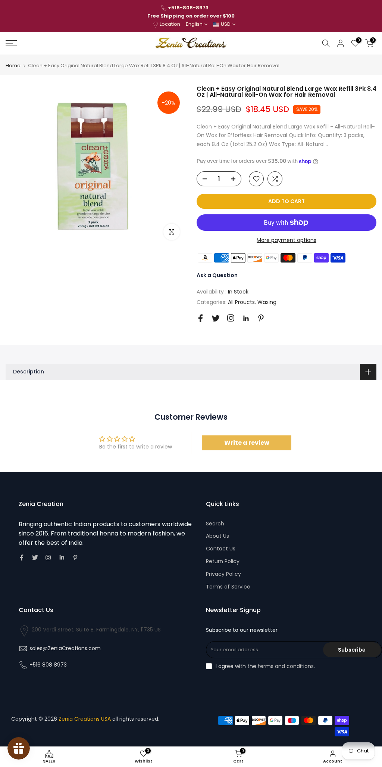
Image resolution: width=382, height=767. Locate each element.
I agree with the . (265, 666)
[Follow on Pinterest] (260, 318)
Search (215, 523)
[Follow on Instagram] (230, 318)
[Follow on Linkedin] (246, 318)
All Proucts (241, 302)
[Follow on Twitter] (216, 318)
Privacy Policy (223, 574)
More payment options (286, 240)
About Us (217, 536)
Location (170, 24)
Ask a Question (217, 275)
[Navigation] (64, 43)
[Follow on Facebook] (200, 318)
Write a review (246, 442)
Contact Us (220, 548)
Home (13, 65)
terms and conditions (286, 666)
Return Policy (222, 561)
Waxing (266, 302)
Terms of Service (228, 586)
